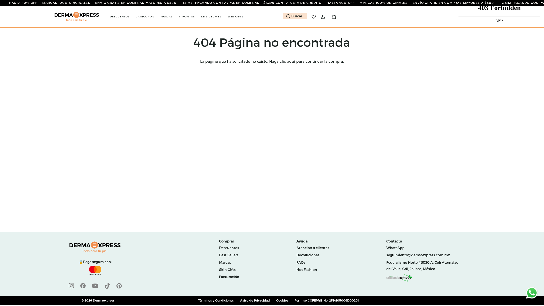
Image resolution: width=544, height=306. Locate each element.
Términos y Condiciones (216, 300)
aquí (291, 61)
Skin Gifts (227, 270)
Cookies (282, 300)
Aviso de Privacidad (255, 300)
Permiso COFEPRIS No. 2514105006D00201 (327, 300)
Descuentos (229, 248)
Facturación (229, 277)
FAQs (300, 263)
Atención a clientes (312, 248)
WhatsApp (395, 248)
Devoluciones (307, 255)
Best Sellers (228, 255)
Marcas (225, 263)
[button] (120, 16)
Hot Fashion (306, 270)
